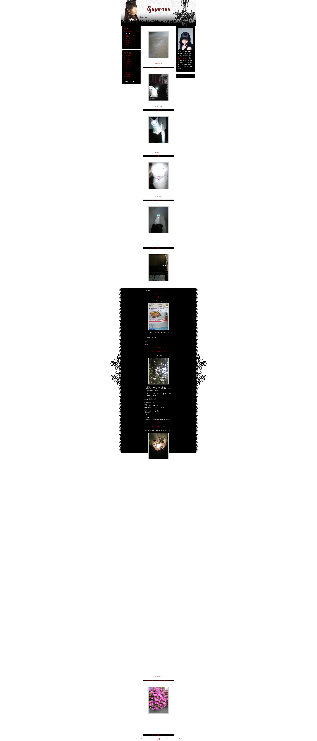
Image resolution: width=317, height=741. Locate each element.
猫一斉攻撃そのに (158, 160)
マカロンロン (158, 301)
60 (172, 739)
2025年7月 (128, 55)
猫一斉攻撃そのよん (158, 71)
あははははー (158, 252)
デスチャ (128, 44)
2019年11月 (128, 65)
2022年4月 (128, 59)
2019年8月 (128, 69)
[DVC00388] (158, 117)
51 (167, 739)
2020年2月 (128, 63)
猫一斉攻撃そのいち (158, 204)
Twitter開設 (128, 38)
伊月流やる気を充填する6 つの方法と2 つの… (158, 430)
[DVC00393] (158, 207)
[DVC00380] (158, 74)
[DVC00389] (158, 163)
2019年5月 (128, 72)
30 (153, 739)
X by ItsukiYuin (182, 76)
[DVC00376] (158, 433)
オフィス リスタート (183, 58)
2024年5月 (128, 57)
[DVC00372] (158, 687)
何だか (158, 684)
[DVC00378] (158, 358)
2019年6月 (128, 71)
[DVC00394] (158, 255)
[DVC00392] (158, 304)
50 (165, 739)
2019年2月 (128, 76)
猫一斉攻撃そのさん (158, 114)
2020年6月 (128, 61)
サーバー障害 (158, 355)
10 (148, 739)
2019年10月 (128, 67)
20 (150, 739)
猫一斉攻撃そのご (158, 29)
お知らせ (128, 40)
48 (160, 739)
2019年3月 (128, 74)
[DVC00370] (158, 32)
